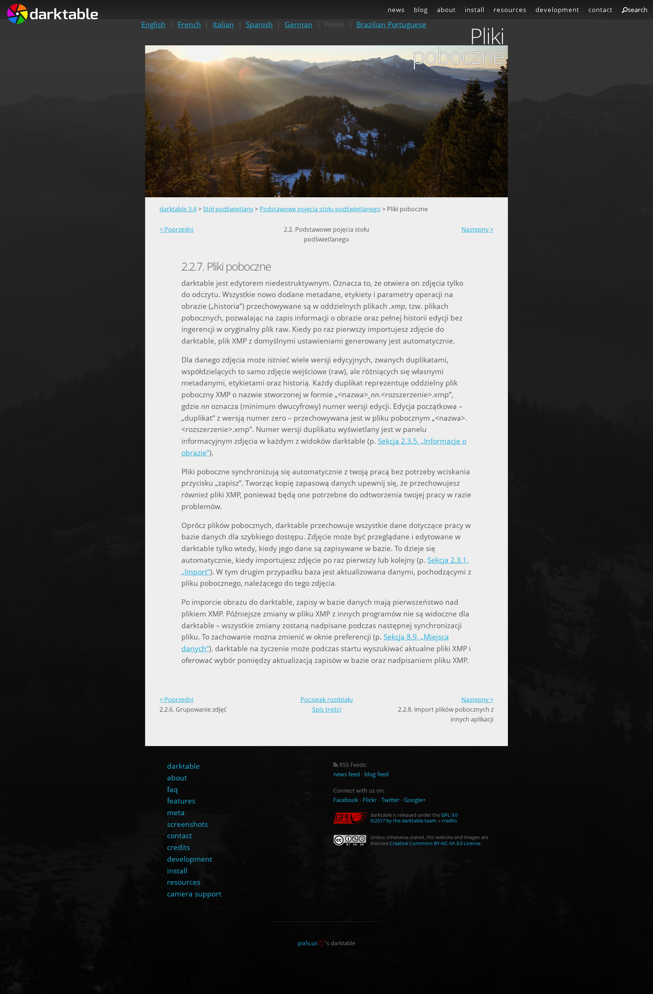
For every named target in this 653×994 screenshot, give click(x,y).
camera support (194, 894)
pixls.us (307, 943)
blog (421, 9)
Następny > (477, 229)
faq (172, 789)
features (181, 801)
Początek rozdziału (326, 699)
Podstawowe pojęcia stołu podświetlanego (320, 209)
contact (600, 9)
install (474, 9)
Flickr (370, 800)
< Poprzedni (176, 229)
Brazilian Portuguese (391, 24)
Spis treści (326, 709)
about (446, 9)
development (557, 9)
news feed (346, 774)
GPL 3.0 (449, 814)
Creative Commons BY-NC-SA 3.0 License (435, 843)
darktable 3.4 (178, 209)
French (189, 24)
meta (176, 812)
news (396, 9)
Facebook (345, 800)
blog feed (376, 774)
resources (510, 9)
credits (178, 847)
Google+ (415, 800)
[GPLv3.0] (351, 818)
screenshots (187, 824)
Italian (223, 24)
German (299, 24)
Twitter (390, 800)
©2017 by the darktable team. (403, 820)
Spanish (259, 24)
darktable (183, 766)
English (153, 24)
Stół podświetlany (228, 209)
